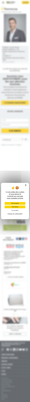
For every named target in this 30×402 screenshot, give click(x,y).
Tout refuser (15, 207)
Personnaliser (15, 210)
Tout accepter (15, 203)
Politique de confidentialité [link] (15, 214)
